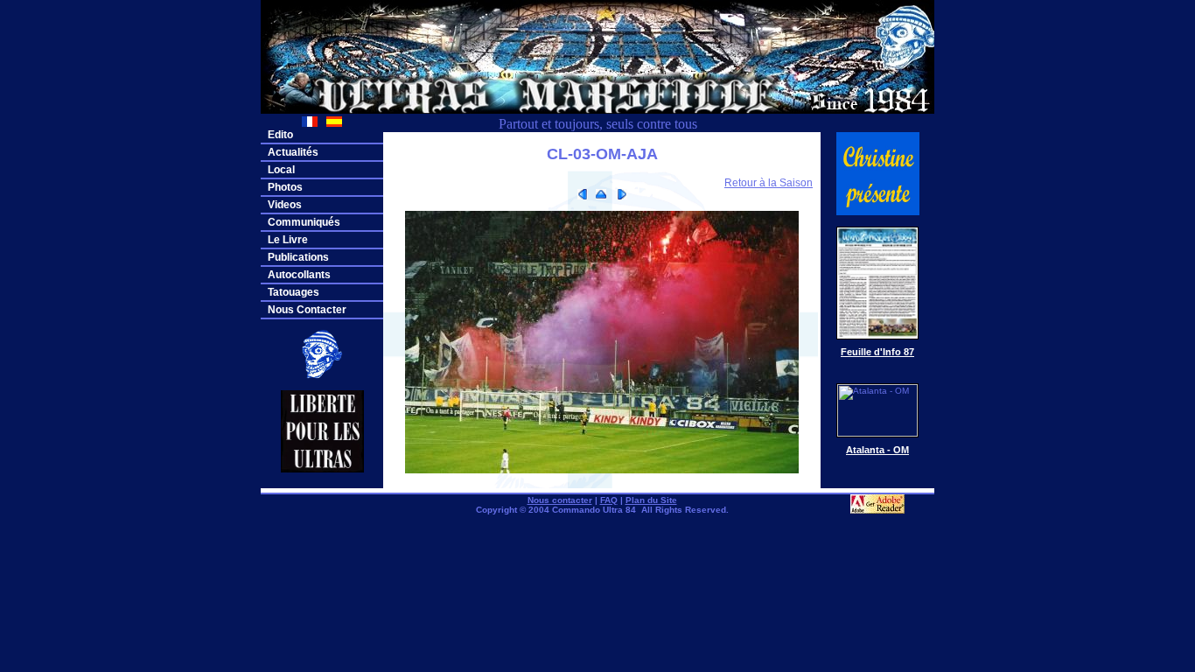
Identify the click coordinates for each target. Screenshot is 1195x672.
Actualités (293, 152)
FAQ (609, 500)
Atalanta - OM (877, 449)
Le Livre (288, 240)
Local (281, 170)
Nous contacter (560, 500)
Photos (285, 187)
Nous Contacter (307, 310)
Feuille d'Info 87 (877, 351)
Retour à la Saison (768, 183)
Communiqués (304, 222)
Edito (280, 135)
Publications (298, 257)
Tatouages (293, 292)
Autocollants (299, 275)
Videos (285, 205)
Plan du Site (651, 500)
